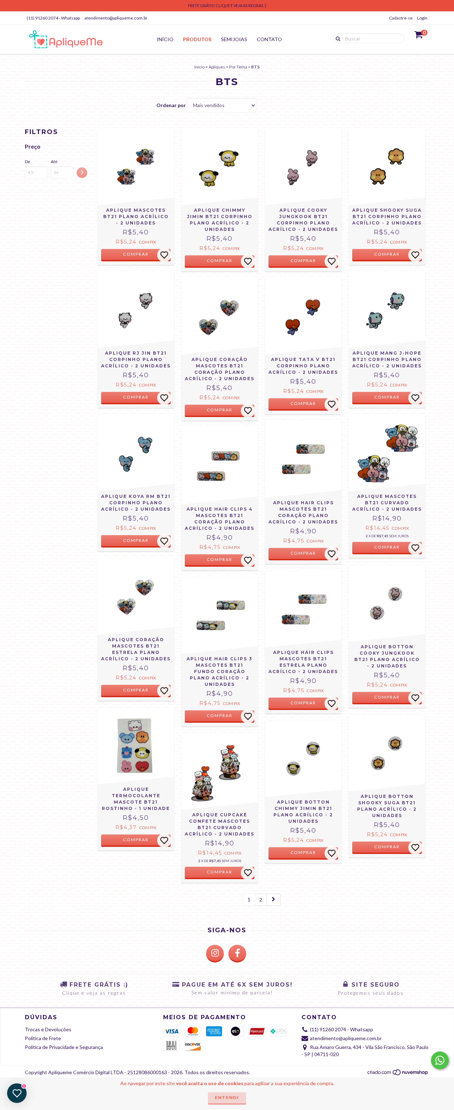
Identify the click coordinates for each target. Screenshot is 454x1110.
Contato (269, 39)
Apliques (217, 67)
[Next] (273, 900)
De (27, 161)
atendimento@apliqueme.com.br (116, 18)
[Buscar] (336, 38)
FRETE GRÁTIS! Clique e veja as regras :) (227, 5)
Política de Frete (43, 1038)
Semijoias (234, 39)
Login (422, 18)
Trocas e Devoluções (48, 1029)
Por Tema (238, 67)
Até (54, 161)
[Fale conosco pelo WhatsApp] (440, 1060)
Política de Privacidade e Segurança (64, 1047)
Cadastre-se (401, 18)
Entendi (227, 1097)
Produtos (197, 39)
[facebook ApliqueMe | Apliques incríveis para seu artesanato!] (237, 953)
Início (165, 39)
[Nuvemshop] (398, 1074)
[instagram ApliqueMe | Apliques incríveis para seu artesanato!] (215, 953)
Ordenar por (171, 105)
